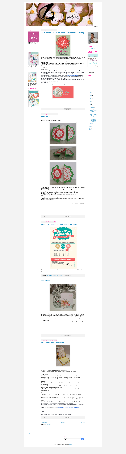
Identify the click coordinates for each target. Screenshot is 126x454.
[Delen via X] (67, 109)
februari (91, 96)
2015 (90, 94)
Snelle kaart (45, 281)
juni (90, 103)
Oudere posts (82, 422)
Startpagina (31, 433)
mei (90, 101)
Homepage (63, 422)
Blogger (70, 444)
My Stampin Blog (81, 203)
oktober (91, 109)
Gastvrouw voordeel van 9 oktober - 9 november (59, 224)
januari (91, 95)
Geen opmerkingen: (60, 216)
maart (91, 98)
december (92, 124)
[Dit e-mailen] (65, 109)
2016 (90, 126)
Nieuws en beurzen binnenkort (52, 343)
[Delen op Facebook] (68, 109)
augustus (91, 106)
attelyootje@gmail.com (72, 75)
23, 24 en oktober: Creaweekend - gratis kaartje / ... (93, 120)
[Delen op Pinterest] (70, 109)
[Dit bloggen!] (66, 109)
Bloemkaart (45, 116)
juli (90, 104)
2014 (90, 92)
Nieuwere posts (44, 422)
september (92, 107)
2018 (90, 129)
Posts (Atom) (49, 424)
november (92, 123)
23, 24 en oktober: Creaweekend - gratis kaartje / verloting (62, 33)
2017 (90, 128)
